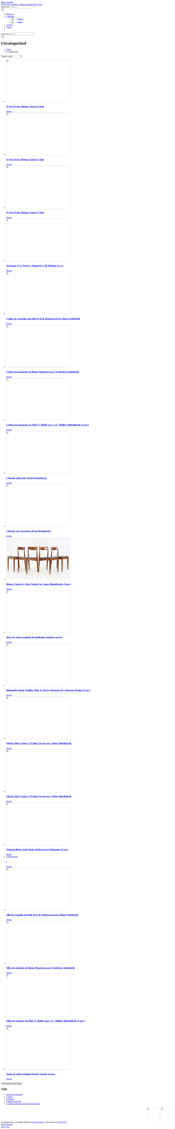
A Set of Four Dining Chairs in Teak (25, 106)
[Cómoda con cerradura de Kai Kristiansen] (90, 505)
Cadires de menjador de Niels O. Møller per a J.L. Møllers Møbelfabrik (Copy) (47, 425)
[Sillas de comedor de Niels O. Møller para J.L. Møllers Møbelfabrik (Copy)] (90, 995)
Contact (9, 1097)
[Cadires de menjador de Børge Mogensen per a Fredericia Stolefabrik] (90, 346)
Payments (10, 1099)
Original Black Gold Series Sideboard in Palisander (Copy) (37, 849)
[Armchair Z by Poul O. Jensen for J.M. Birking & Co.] (90, 240)
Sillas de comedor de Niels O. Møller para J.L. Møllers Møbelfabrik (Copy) (45, 1021)
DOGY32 (62, 1122)
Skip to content (7, 2)
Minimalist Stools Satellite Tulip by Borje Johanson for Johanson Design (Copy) (48, 690)
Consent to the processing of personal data (23, 1104)
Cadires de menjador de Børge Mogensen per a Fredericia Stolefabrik (42, 371)
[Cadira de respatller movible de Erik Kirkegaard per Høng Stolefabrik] (90, 293)
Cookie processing (13, 1101)
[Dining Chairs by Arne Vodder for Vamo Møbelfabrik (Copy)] (90, 558)
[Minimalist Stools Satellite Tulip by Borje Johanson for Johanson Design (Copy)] (90, 665)
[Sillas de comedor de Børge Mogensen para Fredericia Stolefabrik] (90, 942)
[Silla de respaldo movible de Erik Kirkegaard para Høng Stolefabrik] (90, 889)
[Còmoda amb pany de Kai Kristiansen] (90, 452)
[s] (90, 857)
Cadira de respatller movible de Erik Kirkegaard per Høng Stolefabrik (43, 318)
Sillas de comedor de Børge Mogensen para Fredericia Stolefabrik (40, 967)
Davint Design (38, 1122)
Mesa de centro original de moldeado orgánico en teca (34, 637)
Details (9, 111)
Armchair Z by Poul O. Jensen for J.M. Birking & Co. (34, 265)
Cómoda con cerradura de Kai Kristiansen (28, 531)
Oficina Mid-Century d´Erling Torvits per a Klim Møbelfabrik (38, 743)
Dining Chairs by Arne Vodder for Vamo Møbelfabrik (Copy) (38, 584)
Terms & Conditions (14, 1094)
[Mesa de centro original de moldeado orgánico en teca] (90, 611)
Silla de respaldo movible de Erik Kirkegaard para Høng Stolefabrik (42, 914)
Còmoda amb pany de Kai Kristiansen (26, 478)
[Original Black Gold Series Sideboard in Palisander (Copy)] (90, 824)
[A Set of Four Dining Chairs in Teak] (90, 81)
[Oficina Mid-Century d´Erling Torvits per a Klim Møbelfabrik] (90, 718)
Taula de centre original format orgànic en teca (30, 1074)
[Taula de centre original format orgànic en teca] (90, 1048)
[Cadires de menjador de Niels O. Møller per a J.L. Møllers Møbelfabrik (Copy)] (90, 399)
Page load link (7, 1124)
